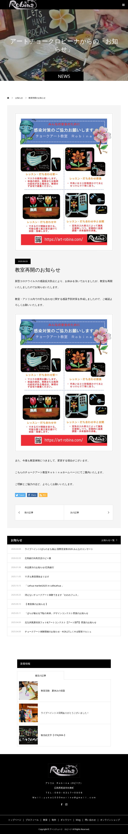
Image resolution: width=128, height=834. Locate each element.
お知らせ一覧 (108, 540)
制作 (54, 819)
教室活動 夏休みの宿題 (53, 690)
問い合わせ (90, 819)
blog (78, 819)
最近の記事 (40, 675)
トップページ (14, 819)
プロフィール (32, 819)
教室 (45, 819)
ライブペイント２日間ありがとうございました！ (65, 712)
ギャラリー (66, 819)
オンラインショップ (110, 819)
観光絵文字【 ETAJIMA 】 (53, 735)
